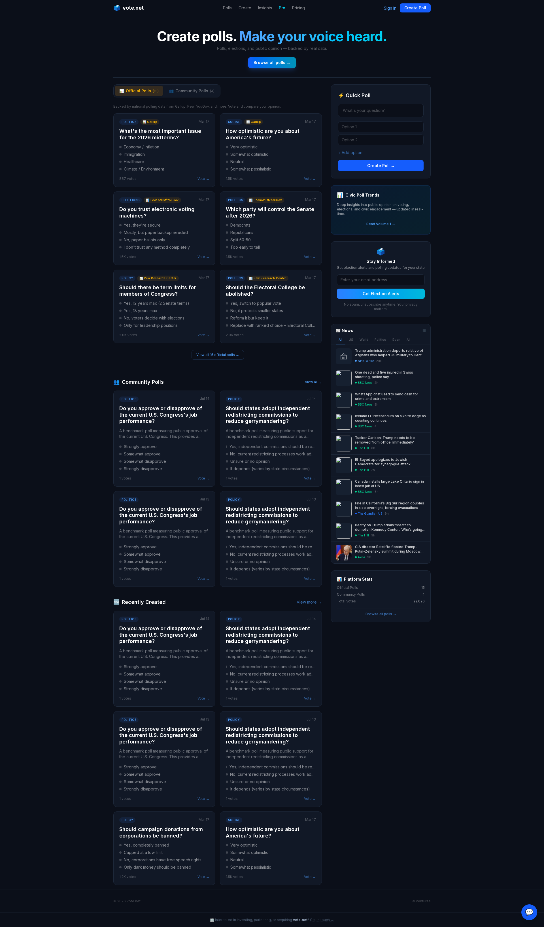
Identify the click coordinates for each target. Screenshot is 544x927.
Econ (396, 340)
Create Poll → (381, 165)
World (364, 340)
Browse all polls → (272, 62)
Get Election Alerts (381, 293)
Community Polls (191, 90)
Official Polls (139, 90)
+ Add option (350, 152)
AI (408, 340)
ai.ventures (421, 901)
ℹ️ (424, 330)
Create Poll (415, 7)
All (341, 340)
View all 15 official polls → (217, 355)
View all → (313, 382)
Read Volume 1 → (380, 224)
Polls (227, 7)
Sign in (390, 8)
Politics (380, 340)
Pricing (298, 7)
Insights (265, 7)
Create (245, 7)
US (351, 340)
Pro (282, 7)
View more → (309, 602)
